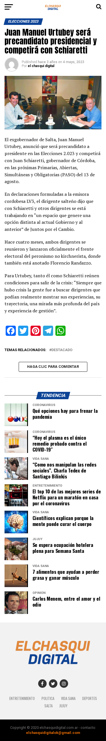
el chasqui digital (41, 66)
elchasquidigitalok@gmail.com (53, 733)
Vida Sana (68, 698)
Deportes (89, 698)
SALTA (48, 705)
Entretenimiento (22, 698)
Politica (48, 698)
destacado (61, 350)
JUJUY (63, 705)
